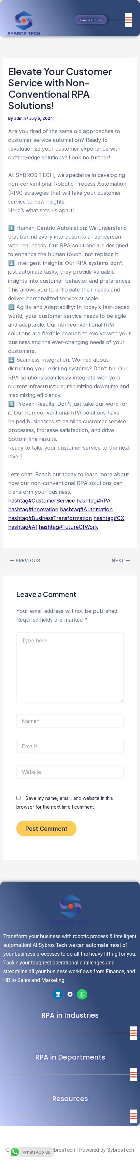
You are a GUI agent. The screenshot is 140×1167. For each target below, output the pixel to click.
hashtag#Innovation (33, 509)
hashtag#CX (108, 518)
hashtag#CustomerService (41, 500)
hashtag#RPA (94, 500)
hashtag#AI (22, 527)
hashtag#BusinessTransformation (50, 518)
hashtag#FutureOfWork (68, 527)
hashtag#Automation (86, 509)
